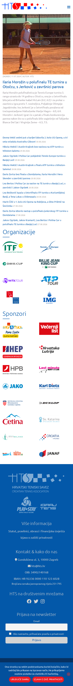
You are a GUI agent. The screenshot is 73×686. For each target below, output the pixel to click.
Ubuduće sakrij (20, 679)
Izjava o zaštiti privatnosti (36, 537)
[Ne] (68, 674)
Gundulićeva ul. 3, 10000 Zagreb (37, 559)
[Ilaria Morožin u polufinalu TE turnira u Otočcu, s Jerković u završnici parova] (36, 44)
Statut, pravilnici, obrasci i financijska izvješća (36, 531)
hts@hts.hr (38, 566)
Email (36, 621)
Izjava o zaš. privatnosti (48, 679)
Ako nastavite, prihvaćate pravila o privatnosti (38, 633)
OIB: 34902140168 (36, 572)
